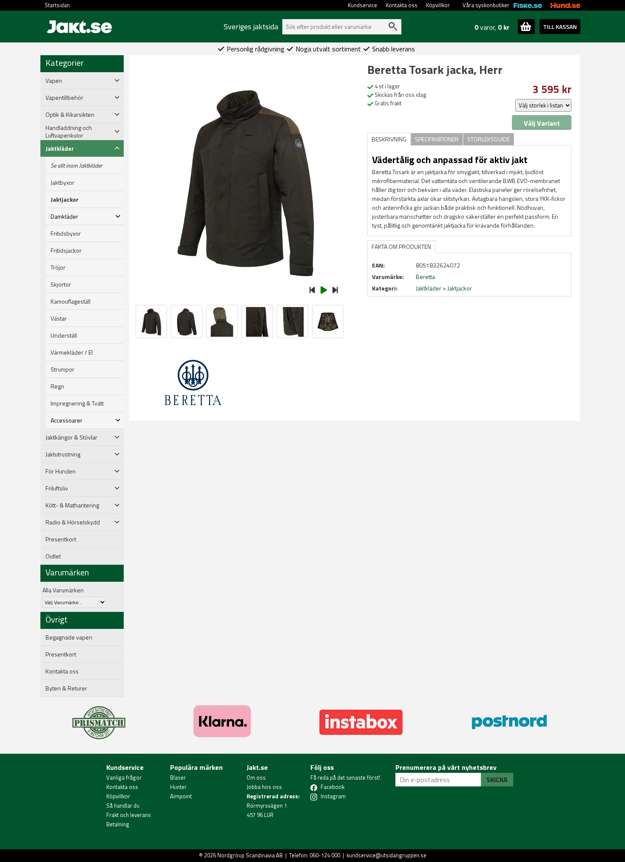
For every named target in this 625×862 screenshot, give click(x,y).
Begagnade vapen (68, 637)
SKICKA (497, 780)
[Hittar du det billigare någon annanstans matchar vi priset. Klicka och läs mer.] (99, 717)
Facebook (332, 787)
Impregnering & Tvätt (77, 403)
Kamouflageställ (71, 301)
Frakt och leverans (128, 815)
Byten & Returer (66, 688)
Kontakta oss (402, 5)
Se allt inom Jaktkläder (76, 165)
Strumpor (62, 369)
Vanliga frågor (124, 777)
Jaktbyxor (62, 182)
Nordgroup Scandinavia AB (250, 855)
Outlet (53, 556)
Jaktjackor (65, 199)
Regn (57, 386)
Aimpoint (181, 796)
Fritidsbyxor (66, 233)
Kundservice (362, 5)
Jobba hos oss (264, 787)
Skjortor (61, 284)
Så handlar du (122, 805)
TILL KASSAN (560, 26)
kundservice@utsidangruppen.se (386, 855)
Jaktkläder (428, 288)
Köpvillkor (438, 5)
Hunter (178, 787)
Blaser (178, 777)
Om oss (256, 777)
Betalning (117, 824)
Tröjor (58, 267)
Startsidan (57, 5)
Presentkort (60, 539)
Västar (59, 318)
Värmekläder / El (72, 352)
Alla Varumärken (63, 590)
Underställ (64, 335)
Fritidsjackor (66, 250)
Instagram (333, 796)
